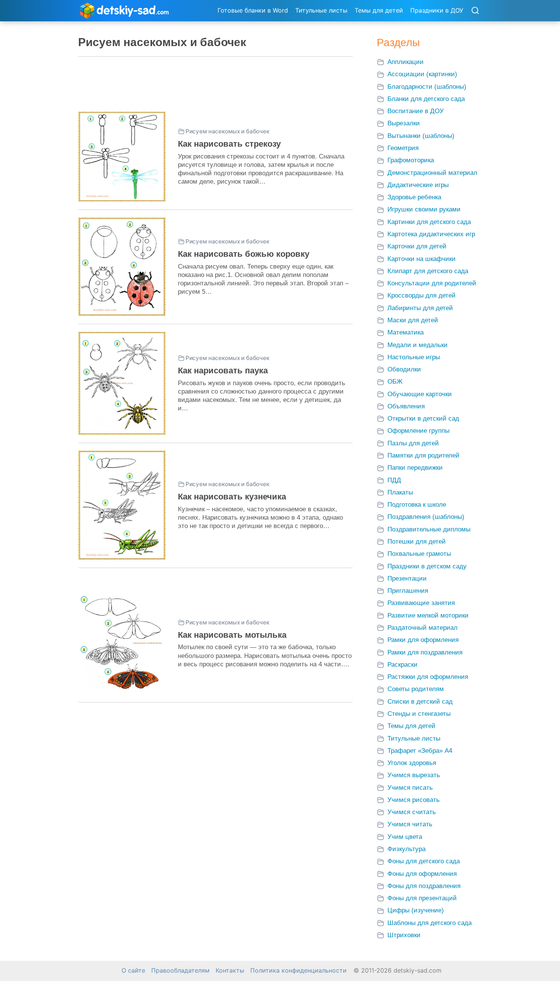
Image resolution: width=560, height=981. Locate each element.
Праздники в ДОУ (436, 10)
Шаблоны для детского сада (429, 923)
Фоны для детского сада (423, 861)
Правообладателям (180, 970)
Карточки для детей (416, 246)
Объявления (406, 406)
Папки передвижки (415, 467)
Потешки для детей (416, 541)
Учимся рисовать (413, 799)
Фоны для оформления (422, 873)
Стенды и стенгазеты (419, 713)
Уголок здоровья (411, 763)
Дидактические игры (418, 185)
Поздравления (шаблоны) (425, 516)
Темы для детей (379, 10)
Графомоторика (410, 160)
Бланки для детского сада (426, 98)
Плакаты (400, 492)
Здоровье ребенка (414, 197)
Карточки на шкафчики (421, 258)
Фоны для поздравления (424, 886)
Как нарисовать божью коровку (243, 254)
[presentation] (122, 156)
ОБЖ (395, 381)
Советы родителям (415, 689)
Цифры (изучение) (415, 910)
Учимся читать (409, 824)
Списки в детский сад (420, 701)
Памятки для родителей (423, 455)
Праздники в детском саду (427, 566)
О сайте (133, 970)
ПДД (394, 480)
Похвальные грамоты (419, 553)
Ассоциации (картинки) (422, 74)
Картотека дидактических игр (431, 234)
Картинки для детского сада (429, 222)
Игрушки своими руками (424, 209)
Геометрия (403, 148)
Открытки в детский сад (423, 418)
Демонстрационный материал (432, 172)
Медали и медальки (417, 345)
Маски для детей (412, 320)
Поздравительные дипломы (428, 529)
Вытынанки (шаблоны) (420, 135)
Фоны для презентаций (422, 898)
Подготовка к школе (416, 504)
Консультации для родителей (431, 283)
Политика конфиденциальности (298, 970)
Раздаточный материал (422, 627)
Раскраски (402, 664)
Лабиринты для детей (420, 308)
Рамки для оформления (423, 639)
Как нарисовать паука (223, 370)
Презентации (407, 578)
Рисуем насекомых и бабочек (227, 131)
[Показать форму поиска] (475, 11)
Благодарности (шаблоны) (426, 86)
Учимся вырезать (413, 775)
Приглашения (407, 590)
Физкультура (406, 849)
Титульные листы (321, 10)
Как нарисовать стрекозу (229, 144)
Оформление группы (418, 430)
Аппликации (405, 62)
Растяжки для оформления (427, 676)
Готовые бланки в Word (253, 10)
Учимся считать (411, 812)
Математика (405, 332)
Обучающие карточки (419, 394)
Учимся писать (410, 787)
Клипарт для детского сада (427, 271)
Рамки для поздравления (424, 652)
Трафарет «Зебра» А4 (419, 750)
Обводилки (404, 369)
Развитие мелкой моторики (428, 615)
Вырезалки (403, 123)
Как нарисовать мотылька (232, 635)
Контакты (230, 970)
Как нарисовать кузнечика (232, 496)
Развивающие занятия (421, 603)
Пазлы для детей (413, 443)
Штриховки (404, 935)
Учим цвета (404, 836)
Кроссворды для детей (421, 295)
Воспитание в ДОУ (415, 111)
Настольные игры (413, 357)
